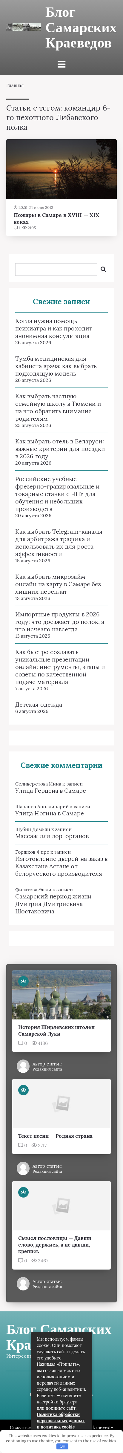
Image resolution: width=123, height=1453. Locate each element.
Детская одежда (38, 704)
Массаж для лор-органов (52, 836)
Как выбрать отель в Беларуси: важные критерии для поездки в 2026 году (60, 448)
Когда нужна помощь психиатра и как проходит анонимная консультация (53, 328)
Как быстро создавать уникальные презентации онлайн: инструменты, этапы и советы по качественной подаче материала (60, 666)
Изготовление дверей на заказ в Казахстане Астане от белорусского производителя (61, 866)
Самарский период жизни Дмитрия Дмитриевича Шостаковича (53, 903)
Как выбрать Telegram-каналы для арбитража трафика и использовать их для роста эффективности (58, 543)
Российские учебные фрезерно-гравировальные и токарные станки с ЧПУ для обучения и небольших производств (57, 493)
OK (62, 1446)
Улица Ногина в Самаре (49, 813)
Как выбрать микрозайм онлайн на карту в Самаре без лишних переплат (58, 584)
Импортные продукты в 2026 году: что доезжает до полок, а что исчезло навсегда (59, 621)
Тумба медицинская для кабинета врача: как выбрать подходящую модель (56, 366)
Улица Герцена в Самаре (50, 790)
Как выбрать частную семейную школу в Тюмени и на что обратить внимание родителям (58, 407)
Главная (15, 85)
